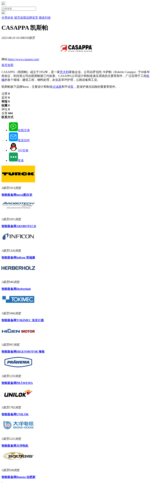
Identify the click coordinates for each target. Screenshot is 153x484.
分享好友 (7, 17)
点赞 (5, 93)
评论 (5, 109)
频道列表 (45, 17)
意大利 (64, 72)
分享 (7, 113)
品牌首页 (32, 17)
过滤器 (57, 86)
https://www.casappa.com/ (23, 59)
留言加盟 (20, 17)
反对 (5, 97)
